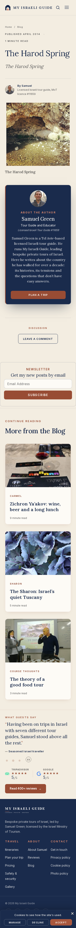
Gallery (10, 886)
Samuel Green (38, 219)
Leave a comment (38, 338)
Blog (20, 26)
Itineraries (12, 849)
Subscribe (38, 395)
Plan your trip (14, 857)
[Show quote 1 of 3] (7, 760)
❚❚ (28, 759)
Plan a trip (38, 294)
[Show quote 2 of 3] (13, 760)
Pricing (10, 865)
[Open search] (58, 7)
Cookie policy (60, 865)
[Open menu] (66, 7)
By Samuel (24, 85)
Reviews (34, 857)
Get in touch (59, 849)
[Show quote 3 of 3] (19, 760)
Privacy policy (60, 857)
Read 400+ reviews (25, 788)
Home (8, 26)
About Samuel (37, 849)
